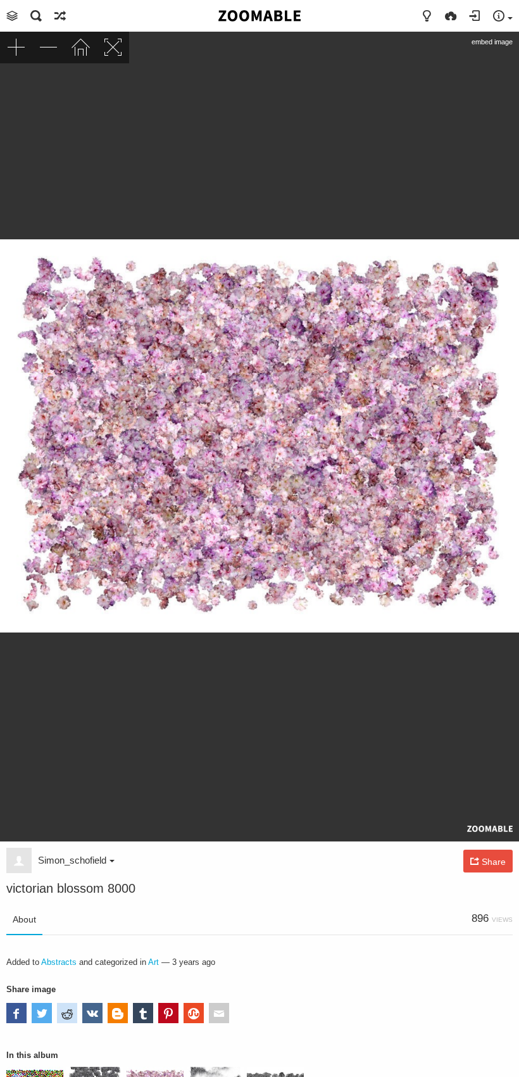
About (24, 919)
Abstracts (59, 962)
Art (153, 962)
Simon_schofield (72, 860)
